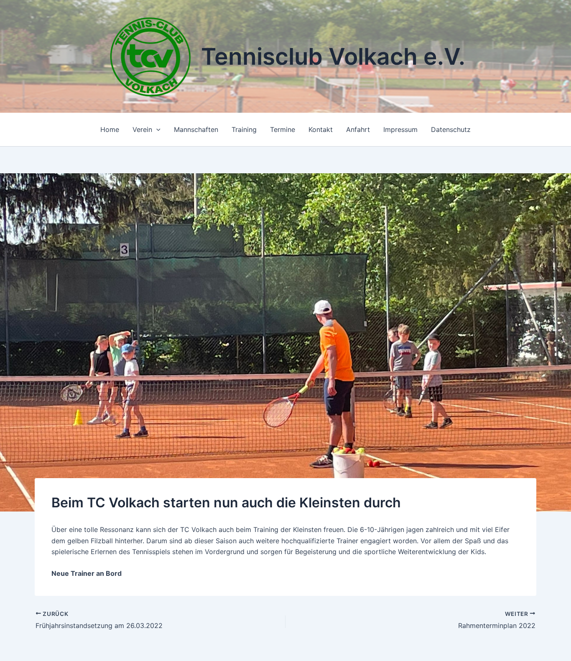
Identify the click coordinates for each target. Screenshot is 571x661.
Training (244, 129)
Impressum (400, 129)
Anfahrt (358, 129)
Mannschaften (196, 129)
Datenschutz (451, 129)
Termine (282, 129)
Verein (142, 129)
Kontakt (320, 129)
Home (109, 129)
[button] (156, 129)
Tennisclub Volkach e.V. (333, 56)
